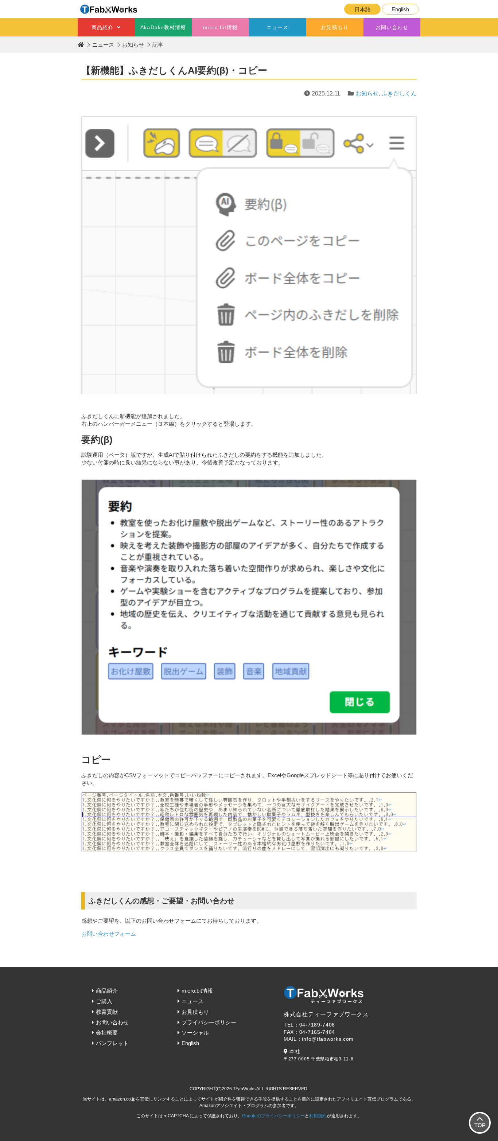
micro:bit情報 (220, 27)
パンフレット (112, 1043)
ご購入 (104, 1001)
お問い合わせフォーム (108, 934)
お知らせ (133, 45)
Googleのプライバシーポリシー (273, 1115)
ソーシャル (195, 1032)
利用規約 (318, 1115)
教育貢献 (107, 1012)
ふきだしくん (399, 93)
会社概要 (107, 1032)
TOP (480, 1125)
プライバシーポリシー (209, 1022)
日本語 (362, 9)
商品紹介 (102, 27)
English (400, 9)
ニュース (277, 27)
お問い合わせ (392, 27)
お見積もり (335, 27)
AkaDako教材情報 (163, 27)
